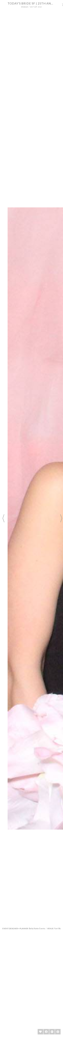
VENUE (50, 929)
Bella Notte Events (37, 928)
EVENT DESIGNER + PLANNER (15, 929)
